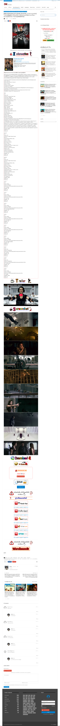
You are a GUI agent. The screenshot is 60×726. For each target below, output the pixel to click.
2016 (34, 695)
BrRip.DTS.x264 (15, 557)
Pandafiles (25, 557)
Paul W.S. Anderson (19, 60)
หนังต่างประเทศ (25, 11)
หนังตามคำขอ (6, 712)
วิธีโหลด (9, 7)
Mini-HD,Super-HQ (16, 7)
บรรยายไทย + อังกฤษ (30, 706)
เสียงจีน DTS (28, 711)
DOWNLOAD (20, 487)
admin (12, 614)
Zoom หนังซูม (32, 7)
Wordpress (54, 724)
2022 (24, 698)
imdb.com (17, 67)
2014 (29, 695)
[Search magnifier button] (55, 15)
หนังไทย (6, 710)
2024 (29, 698)
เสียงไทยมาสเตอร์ (25, 714)
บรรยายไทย (24, 706)
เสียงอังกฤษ (32, 711)
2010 (9, 557)
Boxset (11, 11)
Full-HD (22, 7)
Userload (32, 703)
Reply (37, 611)
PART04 (26, 507)
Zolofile (20, 11)
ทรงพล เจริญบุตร (10, 650)
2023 (26, 698)
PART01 (15, 507)
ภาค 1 (29, 709)
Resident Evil (28, 557)
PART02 (19, 507)
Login (48, 7)
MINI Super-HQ (25, 701)
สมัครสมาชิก (51, 714)
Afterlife (11, 557)
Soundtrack (27, 7)
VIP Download (17, 11)
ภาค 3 (34, 709)
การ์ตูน (5, 708)
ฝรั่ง (34, 706)
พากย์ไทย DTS (25, 709)
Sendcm (24, 703)
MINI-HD (22, 557)
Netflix (5, 706)
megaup (19, 557)
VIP (34, 703)
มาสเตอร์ (24, 711)
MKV (13, 11)
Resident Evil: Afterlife (19, 58)
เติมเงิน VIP (43, 7)
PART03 (23, 507)
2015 (31, 695)
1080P (6, 557)
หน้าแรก (5, 7)
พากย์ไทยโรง (38, 7)
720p (24, 695)
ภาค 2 (31, 709)
